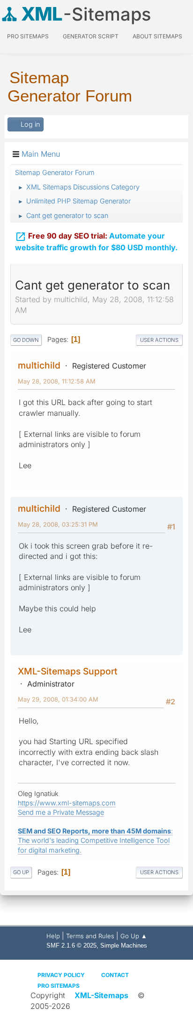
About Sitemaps (157, 36)
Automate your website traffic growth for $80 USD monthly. (96, 241)
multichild (39, 365)
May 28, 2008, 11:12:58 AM (57, 381)
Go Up (21, 872)
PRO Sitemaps (28, 36)
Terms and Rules (90, 936)
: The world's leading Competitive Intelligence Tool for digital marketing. (95, 840)
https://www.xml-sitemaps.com (67, 803)
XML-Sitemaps (101, 995)
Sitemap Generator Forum (69, 86)
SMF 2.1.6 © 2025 (71, 945)
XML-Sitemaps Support (68, 671)
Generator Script (91, 36)
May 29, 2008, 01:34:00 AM (58, 699)
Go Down (26, 340)
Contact (115, 974)
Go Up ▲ (133, 936)
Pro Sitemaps (58, 985)
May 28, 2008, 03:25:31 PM (58, 524)
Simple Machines (123, 945)
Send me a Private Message (61, 812)
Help (53, 936)
